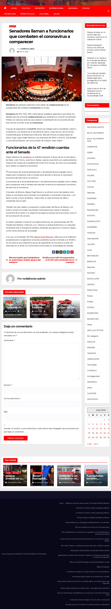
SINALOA (91, 342)
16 (108, 429)
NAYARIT (91, 273)
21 (101, 433)
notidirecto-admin (27, 49)
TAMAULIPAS (93, 359)
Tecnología (10, 14)
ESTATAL (91, 216)
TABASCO (91, 353)
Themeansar (42, 554)
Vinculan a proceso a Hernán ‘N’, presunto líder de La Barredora (87, 604)
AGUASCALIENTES (95, 127)
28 (101, 437)
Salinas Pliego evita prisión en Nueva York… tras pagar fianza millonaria (85, 588)
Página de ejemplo (103, 567)
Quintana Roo (44, 301)
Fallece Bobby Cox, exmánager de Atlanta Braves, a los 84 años (87, 522)
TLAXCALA (92, 370)
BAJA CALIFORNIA (95, 133)
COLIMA (90, 175)
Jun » (95, 444)
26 (93, 437)
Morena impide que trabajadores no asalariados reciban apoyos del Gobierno (25, 259)
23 (109, 433)
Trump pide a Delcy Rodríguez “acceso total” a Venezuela (89, 600)
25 (89, 437)
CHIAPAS (91, 158)
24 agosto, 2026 (14, 482)
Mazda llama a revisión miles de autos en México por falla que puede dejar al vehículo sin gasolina (83, 556)
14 (101, 429)
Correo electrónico (12, 398)
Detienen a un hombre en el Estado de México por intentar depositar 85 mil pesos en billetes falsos (97, 63)
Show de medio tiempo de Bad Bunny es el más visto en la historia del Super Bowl (83, 594)
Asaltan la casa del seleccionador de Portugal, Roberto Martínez (87, 503)
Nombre (8, 385)
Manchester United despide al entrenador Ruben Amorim (90, 550)
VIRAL (89, 388)
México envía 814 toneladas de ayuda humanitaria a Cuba (89, 562)
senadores (27, 157)
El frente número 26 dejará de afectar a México (93, 517)
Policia (86, 8)
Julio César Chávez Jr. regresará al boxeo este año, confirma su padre (85, 545)
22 (105, 433)
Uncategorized (93, 376)
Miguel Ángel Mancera (43, 237)
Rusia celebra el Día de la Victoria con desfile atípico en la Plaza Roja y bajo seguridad (83, 582)
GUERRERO (92, 227)
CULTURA (91, 181)
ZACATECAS (92, 399)
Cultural (44, 14)
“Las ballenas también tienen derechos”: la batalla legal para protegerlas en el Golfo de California (97, 78)
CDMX (90, 152)
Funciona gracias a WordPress (12, 554)
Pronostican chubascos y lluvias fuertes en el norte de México (88, 572)
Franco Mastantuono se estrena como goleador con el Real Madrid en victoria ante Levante (85, 533)
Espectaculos (27, 14)
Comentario (9, 340)
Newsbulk (32, 554)
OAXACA (91, 284)
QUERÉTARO (92, 313)
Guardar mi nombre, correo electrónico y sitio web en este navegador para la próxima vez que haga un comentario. (41, 430)
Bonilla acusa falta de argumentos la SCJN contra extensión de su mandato (58, 259)
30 (109, 437)
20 (97, 433)
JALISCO (91, 244)
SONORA (91, 347)
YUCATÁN (91, 393)
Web (5, 412)
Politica (26, 8)
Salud (57, 14)
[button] (108, 11)
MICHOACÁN (92, 256)
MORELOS (91, 261)
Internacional (56, 8)
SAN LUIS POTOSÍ (95, 330)
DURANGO (91, 198)
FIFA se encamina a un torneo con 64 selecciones (92, 527)
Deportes (39, 8)
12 (93, 429)
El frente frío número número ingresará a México (92, 508)
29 (105, 437)
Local (14, 8)
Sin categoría (92, 336)
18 (89, 433)
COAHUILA (92, 170)
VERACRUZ (92, 382)
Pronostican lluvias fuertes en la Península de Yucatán (90, 576)
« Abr (89, 444)
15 (105, 429)
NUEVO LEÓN (93, 279)
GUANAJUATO (93, 221)
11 (89, 429)
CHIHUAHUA (93, 164)
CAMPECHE (92, 147)
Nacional (73, 8)
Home (61, 503)
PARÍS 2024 (92, 290)
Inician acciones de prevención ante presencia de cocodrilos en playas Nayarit (84, 540)
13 (97, 429)
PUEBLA (90, 307)
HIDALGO (91, 233)
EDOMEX (91, 204)
